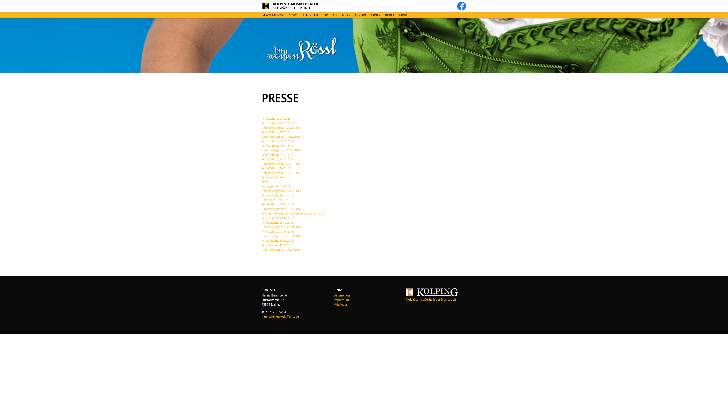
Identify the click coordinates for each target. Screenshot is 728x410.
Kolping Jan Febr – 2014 (276, 186)
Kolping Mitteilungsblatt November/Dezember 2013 (293, 213)
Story (293, 15)
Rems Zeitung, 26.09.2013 (277, 240)
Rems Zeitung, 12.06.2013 (277, 245)
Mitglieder (340, 304)
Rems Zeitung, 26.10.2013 (277, 222)
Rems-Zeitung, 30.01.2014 (277, 145)
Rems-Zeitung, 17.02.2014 (277, 132)
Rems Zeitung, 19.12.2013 (277, 195)
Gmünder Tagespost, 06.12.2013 (281, 209)
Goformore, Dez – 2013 (276, 200)
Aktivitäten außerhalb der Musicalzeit (431, 299)
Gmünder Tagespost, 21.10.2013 (281, 227)
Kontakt (360, 15)
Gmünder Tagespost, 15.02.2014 (281, 136)
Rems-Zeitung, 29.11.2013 (277, 218)
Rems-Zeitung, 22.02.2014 (277, 123)
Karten (375, 15)
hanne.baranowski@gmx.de (280, 316)
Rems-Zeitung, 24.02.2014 (277, 118)
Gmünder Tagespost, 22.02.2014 (281, 127)
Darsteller (330, 15)
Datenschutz (342, 295)
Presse (403, 15)
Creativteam (309, 15)
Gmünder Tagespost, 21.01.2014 (281, 150)
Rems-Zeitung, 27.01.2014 (277, 155)
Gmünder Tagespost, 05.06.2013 (281, 249)
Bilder (389, 15)
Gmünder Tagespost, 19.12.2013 (281, 191)
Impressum (341, 300)
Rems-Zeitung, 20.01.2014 (277, 168)
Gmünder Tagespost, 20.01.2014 (281, 164)
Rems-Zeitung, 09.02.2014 (277, 141)
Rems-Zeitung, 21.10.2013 (277, 231)
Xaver (265, 182)
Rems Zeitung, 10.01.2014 (277, 177)
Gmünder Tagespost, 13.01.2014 (281, 173)
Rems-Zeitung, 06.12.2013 (277, 204)
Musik (346, 15)
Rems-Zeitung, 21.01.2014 (277, 159)
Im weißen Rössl (273, 15)
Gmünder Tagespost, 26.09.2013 (281, 236)
